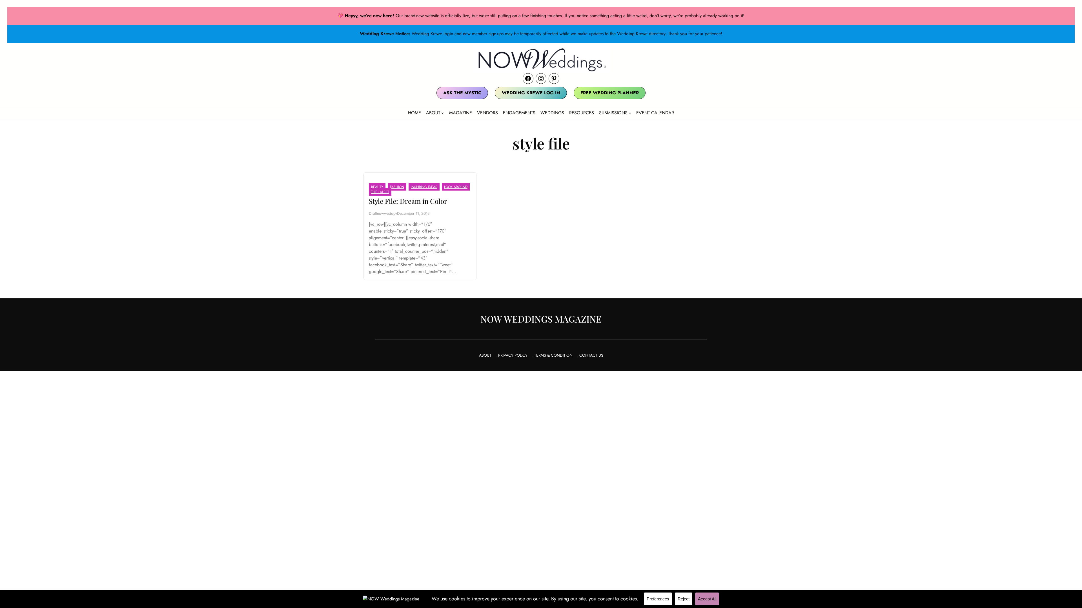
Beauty (377, 186)
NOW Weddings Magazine (541, 319)
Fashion (397, 186)
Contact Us (591, 355)
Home (414, 112)
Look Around (455, 186)
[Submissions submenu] (630, 112)
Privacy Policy (512, 355)
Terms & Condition (553, 355)
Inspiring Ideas (424, 186)
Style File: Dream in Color (408, 200)
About (485, 355)
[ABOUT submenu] (442, 112)
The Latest (380, 192)
